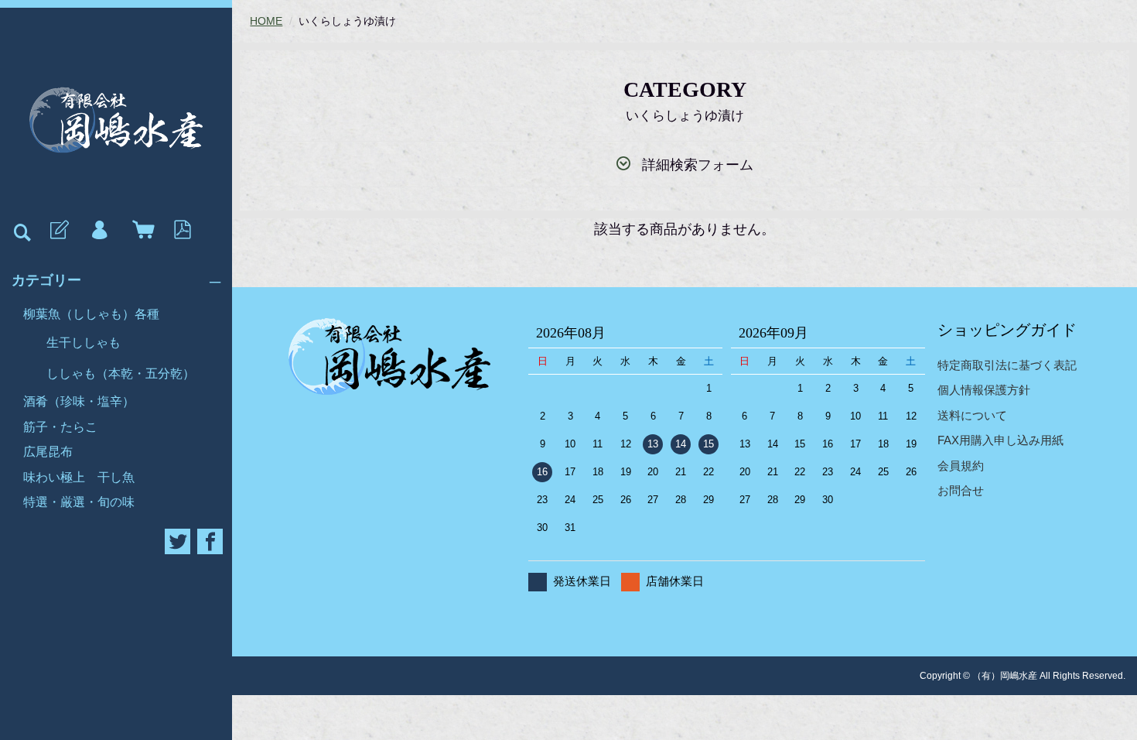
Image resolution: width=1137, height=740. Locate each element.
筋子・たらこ (60, 426)
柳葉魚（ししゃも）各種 (91, 313)
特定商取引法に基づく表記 (1007, 365)
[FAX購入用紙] (181, 230)
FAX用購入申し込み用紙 (1000, 440)
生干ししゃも (83, 342)
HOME (266, 21)
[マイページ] (99, 230)
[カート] (140, 230)
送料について (972, 415)
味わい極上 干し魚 (79, 477)
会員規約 (960, 465)
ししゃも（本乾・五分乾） (120, 373)
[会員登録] (58, 230)
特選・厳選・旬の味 (79, 502)
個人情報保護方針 (983, 389)
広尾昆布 (48, 451)
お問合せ (960, 490)
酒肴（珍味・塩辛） (79, 401)
